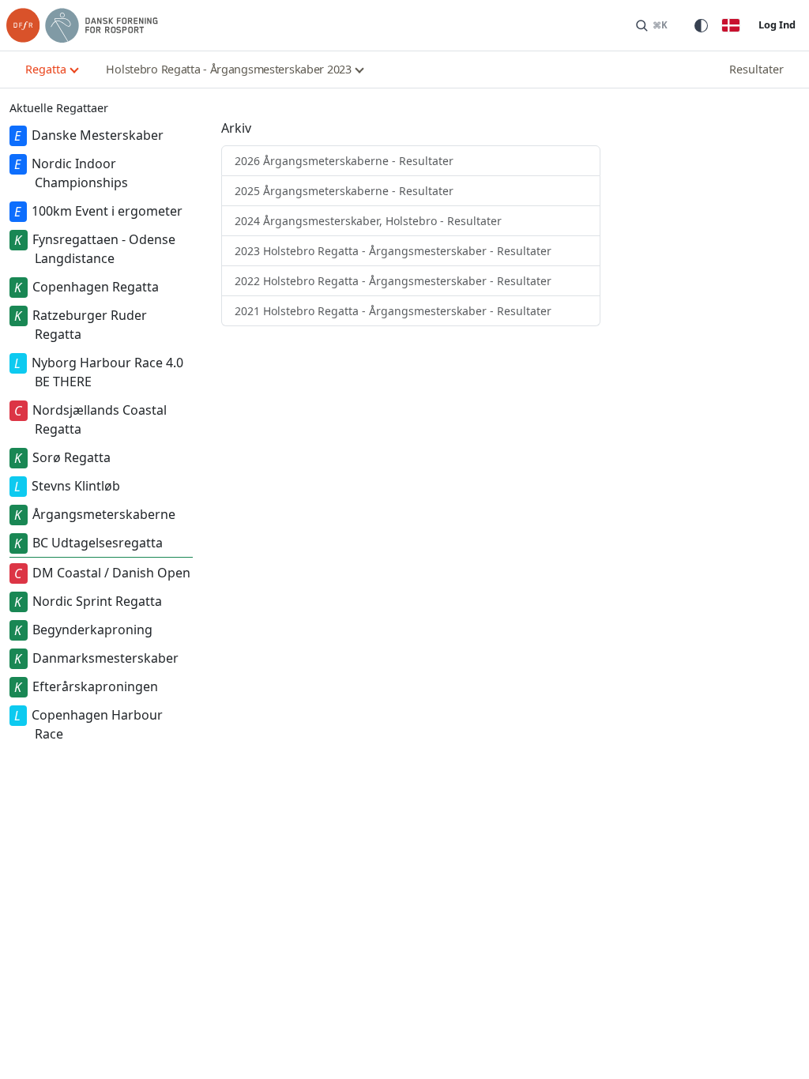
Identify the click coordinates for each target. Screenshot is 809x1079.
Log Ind (777, 24)
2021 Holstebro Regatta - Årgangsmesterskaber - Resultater (393, 310)
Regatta (45, 69)
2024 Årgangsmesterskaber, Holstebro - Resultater (368, 220)
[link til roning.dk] (82, 25)
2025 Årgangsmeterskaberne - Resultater (344, 190)
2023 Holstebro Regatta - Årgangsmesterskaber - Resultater (393, 250)
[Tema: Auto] (701, 25)
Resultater (756, 69)
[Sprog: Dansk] (731, 25)
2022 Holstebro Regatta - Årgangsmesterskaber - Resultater (393, 280)
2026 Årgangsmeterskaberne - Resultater (344, 160)
